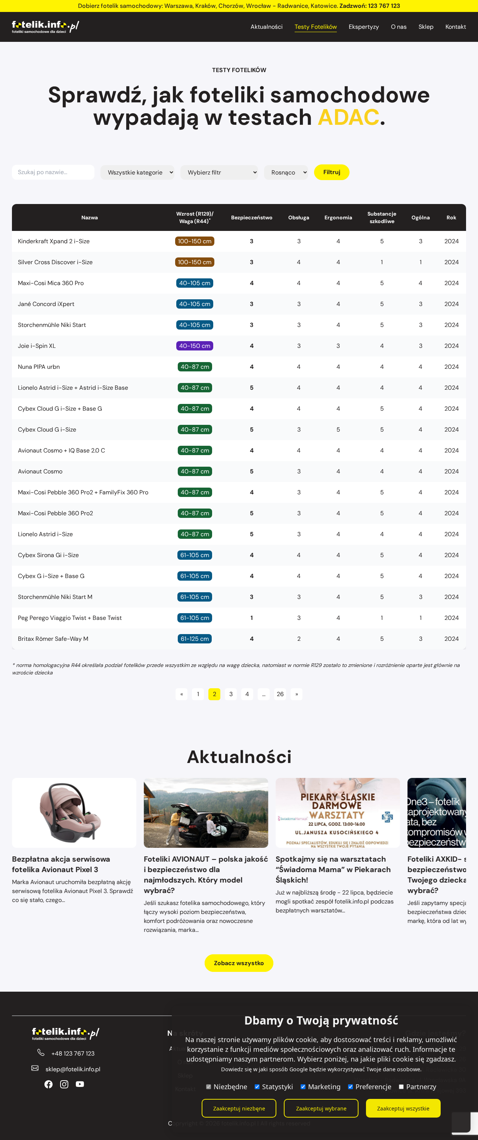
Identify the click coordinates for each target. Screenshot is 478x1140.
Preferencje (373, 1086)
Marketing (324, 1086)
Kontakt (456, 27)
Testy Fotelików (316, 27)
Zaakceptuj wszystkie (403, 1108)
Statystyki (277, 1086)
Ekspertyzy (364, 27)
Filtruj (331, 172)
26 (280, 694)
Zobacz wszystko (239, 963)
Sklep (426, 27)
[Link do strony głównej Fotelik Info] (45, 27)
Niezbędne (230, 1086)
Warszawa (178, 6)
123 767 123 (384, 6)
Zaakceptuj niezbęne (239, 1108)
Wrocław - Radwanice (277, 6)
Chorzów (230, 6)
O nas (399, 27)
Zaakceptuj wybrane (321, 1108)
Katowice (324, 6)
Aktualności (267, 27)
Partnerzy (421, 1086)
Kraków (205, 6)
